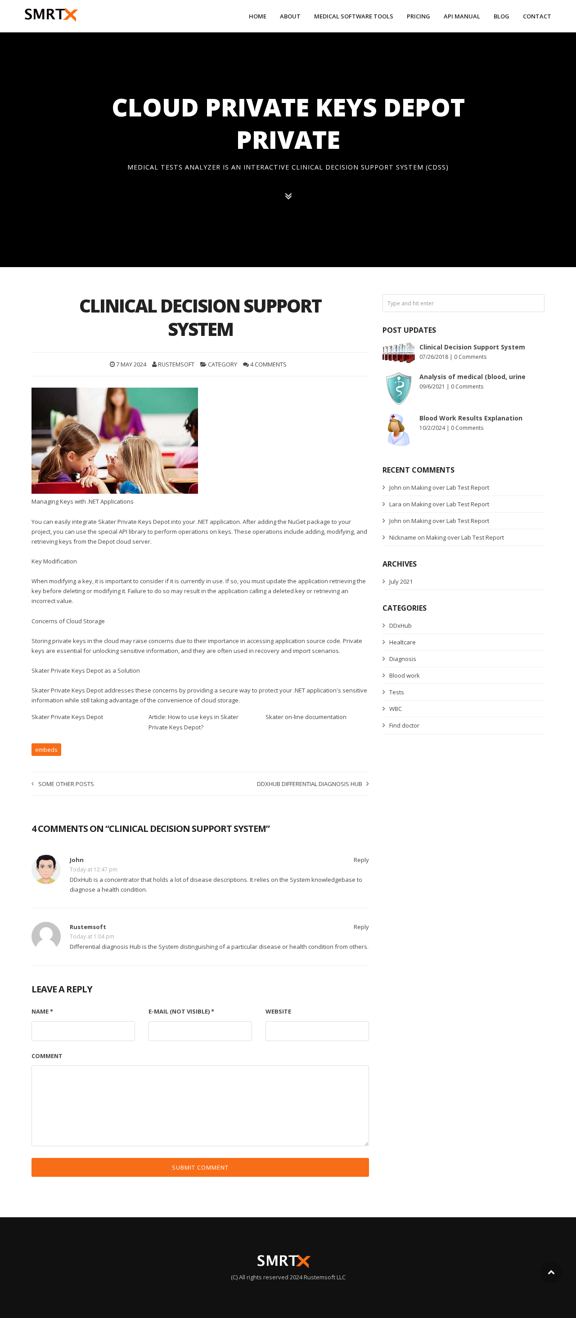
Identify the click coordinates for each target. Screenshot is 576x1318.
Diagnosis (402, 659)
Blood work (404, 675)
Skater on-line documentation (306, 717)
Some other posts (66, 784)
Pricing (418, 16)
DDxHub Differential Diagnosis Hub (309, 784)
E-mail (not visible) (181, 1011)
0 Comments (470, 357)
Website (278, 1011)
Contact (537, 16)
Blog (501, 16)
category (222, 364)
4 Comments (268, 364)
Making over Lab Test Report (450, 487)
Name (42, 1011)
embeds (46, 750)
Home (257, 16)
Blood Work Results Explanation (470, 418)
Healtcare (402, 642)
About (290, 16)
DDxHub (400, 625)
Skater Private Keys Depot (67, 717)
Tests (396, 692)
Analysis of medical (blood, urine (472, 376)
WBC (395, 709)
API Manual (462, 16)
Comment (47, 1056)
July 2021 (401, 581)
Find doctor (404, 725)
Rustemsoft (176, 364)
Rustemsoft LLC (325, 1277)
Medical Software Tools (353, 16)
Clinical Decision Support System (472, 347)
